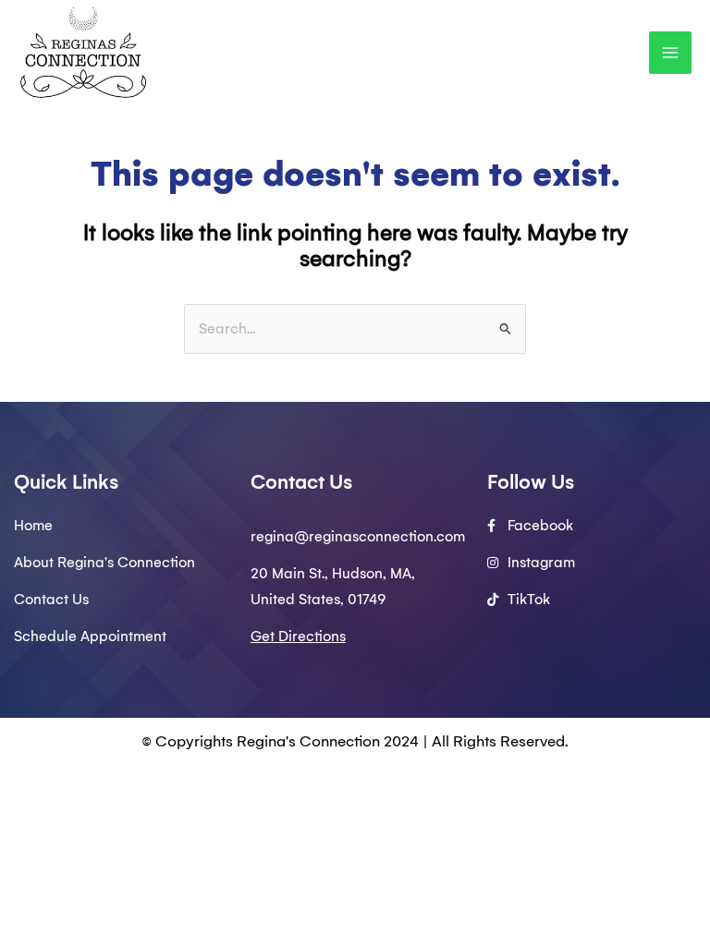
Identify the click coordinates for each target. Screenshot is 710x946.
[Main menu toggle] (670, 52)
